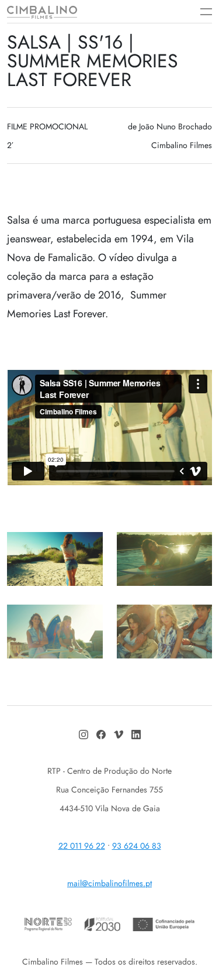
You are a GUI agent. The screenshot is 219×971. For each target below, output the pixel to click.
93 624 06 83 (136, 846)
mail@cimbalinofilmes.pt (109, 883)
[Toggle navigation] (200, 11)
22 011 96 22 (81, 846)
